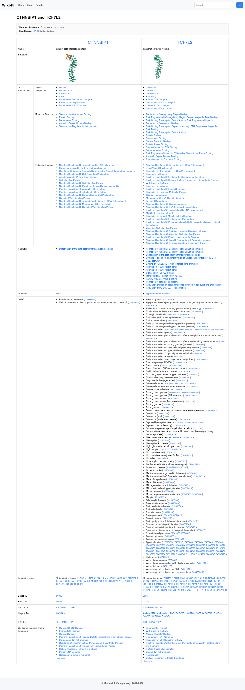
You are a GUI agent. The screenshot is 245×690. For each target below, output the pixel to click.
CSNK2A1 (210, 577)
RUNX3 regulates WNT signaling (161, 278)
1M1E (65, 622)
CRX (202, 577)
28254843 (190, 551)
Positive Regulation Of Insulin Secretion (165, 188)
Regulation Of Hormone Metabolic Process (166, 191)
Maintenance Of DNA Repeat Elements (165, 197)
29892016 (168, 512)
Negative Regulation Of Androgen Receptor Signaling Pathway (176, 230)
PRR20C (209, 586)
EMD (105, 577)
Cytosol (62, 96)
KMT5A (159, 583)
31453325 (219, 329)
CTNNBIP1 (98, 42)
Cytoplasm (64, 93)
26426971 (179, 329)
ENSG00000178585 (65, 607)
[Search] (239, 5)
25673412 (170, 452)
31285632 (176, 506)
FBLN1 (208, 580)
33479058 (183, 371)
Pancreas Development (157, 185)
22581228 (183, 392)
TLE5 (195, 589)
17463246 (188, 542)
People (39, 4)
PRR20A (191, 586)
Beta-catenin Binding (69, 120)
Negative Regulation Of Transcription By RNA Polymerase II (88, 165)
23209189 (170, 548)
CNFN (196, 577)
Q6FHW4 (156, 616)
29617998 (171, 467)
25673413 (169, 329)
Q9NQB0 (166, 616)
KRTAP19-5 (169, 583)
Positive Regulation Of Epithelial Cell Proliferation (170, 218)
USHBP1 (78, 583)
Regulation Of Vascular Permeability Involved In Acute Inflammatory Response (97, 170)
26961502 (170, 551)
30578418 (177, 515)
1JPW (152, 622)
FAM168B (200, 580)
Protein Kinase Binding (157, 144)
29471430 (179, 383)
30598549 (187, 437)
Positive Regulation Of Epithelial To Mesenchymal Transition (175, 176)
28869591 (177, 437)
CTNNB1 (98, 577)
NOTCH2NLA (114, 580)
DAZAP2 (183, 580)
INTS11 (222, 580)
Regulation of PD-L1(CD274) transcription (166, 287)
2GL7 (158, 622)
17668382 (150, 545)
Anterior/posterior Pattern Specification (77, 176)
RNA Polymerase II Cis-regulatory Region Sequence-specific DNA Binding (182, 117)
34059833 (168, 404)
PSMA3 (163, 589)
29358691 (210, 551)
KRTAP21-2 (193, 583)
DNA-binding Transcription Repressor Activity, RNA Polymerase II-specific (182, 126)
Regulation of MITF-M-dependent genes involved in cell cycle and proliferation (183, 284)
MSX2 (174, 586)
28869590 (200, 551)
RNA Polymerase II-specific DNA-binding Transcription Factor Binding (179, 153)
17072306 (58, 27)
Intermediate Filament (69, 630)
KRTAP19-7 (181, 583)
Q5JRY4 (218, 613)
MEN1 (168, 586)
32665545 (180, 362)
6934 (145, 595)
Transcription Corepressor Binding (162, 123)
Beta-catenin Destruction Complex (75, 99)
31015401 (191, 473)
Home (21, 4)
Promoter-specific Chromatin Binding (163, 159)
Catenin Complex (67, 633)
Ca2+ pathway (153, 260)
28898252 (189, 422)
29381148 (209, 329)
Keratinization (152, 654)
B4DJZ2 (174, 613)
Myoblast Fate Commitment (159, 212)
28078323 (181, 380)
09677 (59, 601)
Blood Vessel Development (159, 168)
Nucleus (63, 87)
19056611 (170, 545)
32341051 (193, 374)
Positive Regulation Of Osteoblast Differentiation (82, 191)
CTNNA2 (89, 577)
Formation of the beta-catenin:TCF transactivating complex (174, 248)
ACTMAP (168, 577)
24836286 (169, 383)
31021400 (178, 425)
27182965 (159, 497)
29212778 (175, 389)
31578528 (164, 557)
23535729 (166, 365)
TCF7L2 (185, 42)
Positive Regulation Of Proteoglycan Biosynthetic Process (87, 645)
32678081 (150, 305)
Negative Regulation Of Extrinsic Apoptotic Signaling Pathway (176, 242)
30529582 (189, 383)
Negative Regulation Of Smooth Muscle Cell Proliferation (86, 194)
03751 (146, 601)
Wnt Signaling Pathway (70, 179)
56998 (59, 595)
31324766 (200, 554)
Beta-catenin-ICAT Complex (72, 105)
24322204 (197, 311)
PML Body (151, 96)
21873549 (168, 509)
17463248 (198, 542)
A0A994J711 (163, 613)
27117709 (176, 365)
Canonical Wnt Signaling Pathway (75, 197)
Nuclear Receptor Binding (158, 141)
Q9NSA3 (60, 613)
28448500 (189, 329)
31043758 (173, 500)
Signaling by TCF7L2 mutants (160, 272)
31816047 (164, 449)
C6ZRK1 (191, 613)
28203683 (134, 302)
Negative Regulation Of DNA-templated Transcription (171, 206)
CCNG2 (189, 577)
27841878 (167, 515)
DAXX (175, 580)
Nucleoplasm (65, 90)
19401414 (180, 545)
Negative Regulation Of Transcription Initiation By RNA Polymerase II (92, 200)
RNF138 (180, 589)
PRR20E (147, 589)
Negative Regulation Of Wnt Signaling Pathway (81, 182)
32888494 (90, 299)
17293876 (168, 542)
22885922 (160, 548)
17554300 (218, 542)
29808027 (200, 530)
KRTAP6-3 (148, 586)
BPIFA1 (181, 577)
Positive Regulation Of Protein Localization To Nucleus (172, 236)
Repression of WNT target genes (162, 266)
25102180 (220, 548)
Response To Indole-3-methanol (74, 654)
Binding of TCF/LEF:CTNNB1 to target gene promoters (172, 263)
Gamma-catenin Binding (157, 150)
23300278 (180, 548)
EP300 (191, 580)
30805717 (207, 308)
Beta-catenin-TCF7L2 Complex (160, 102)
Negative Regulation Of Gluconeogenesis (166, 203)
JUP (125, 577)
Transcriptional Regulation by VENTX (164, 275)
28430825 (198, 572)
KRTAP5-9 (85, 580)
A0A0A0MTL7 (149, 613)
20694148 (172, 479)
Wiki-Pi (8, 5)
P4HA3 (124, 580)
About (30, 4)
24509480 (210, 548)
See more (61, 658)
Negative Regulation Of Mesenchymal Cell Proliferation (85, 203)
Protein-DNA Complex (156, 99)
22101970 (220, 545)
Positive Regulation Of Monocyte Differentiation (82, 188)
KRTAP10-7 (74, 580)
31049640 (180, 554)
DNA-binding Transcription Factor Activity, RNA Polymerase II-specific (180, 120)
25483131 (150, 551)
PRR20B (200, 586)
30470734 (185, 524)
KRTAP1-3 (133, 577)
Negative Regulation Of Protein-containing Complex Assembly (89, 185)
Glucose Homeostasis (156, 194)
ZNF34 (223, 589)
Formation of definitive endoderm (162, 281)
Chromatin (151, 87)
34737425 (183, 485)
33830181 (174, 449)
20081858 (173, 392)
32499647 (210, 554)
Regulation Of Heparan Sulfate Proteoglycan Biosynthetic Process (91, 642)
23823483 (169, 482)
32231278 (167, 518)
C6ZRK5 (209, 613)
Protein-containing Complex (72, 102)
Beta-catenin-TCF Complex (159, 108)
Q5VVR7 (147, 616)
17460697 (178, 542)
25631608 (193, 392)
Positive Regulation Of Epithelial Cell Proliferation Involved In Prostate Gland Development (183, 644)
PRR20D (218, 586)
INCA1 (119, 577)
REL (130, 580)
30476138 (163, 413)
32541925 (192, 521)
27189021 (180, 551)
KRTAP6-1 (205, 583)
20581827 (200, 545)
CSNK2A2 (221, 577)
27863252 (197, 428)
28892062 (199, 329)
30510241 (191, 386)
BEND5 (80, 577)
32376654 (167, 299)
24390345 (200, 548)
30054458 (220, 551)
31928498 (182, 314)
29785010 (181, 467)
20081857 (179, 539)
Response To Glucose (156, 173)
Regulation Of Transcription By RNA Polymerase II (170, 170)
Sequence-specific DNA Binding (161, 147)
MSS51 (94, 580)
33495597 (181, 461)
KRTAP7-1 (159, 586)
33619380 (201, 323)
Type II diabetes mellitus (158, 293)
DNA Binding (152, 129)
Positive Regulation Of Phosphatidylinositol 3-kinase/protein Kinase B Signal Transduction (183, 223)
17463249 (208, 542)
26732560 (168, 470)
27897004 (185, 377)
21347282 (210, 545)
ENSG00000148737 (152, 607)
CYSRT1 (168, 580)
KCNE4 (151, 583)
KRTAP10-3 (62, 580)
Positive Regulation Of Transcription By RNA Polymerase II (174, 209)
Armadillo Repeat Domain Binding (75, 123)
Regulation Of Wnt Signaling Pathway (164, 639)
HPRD (36, 30)
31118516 (190, 554)
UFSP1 (216, 589)
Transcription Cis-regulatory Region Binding (167, 114)
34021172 (187, 455)
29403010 (175, 443)
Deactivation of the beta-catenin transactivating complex (86, 248)
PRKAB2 (182, 586)
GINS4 (112, 577)
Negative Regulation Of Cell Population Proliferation (84, 173)
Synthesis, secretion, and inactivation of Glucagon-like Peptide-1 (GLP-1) (181, 257)
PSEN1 (155, 589)
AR (175, 577)
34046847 (210, 410)
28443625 (189, 317)
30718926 (170, 554)
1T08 (70, 622)
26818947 (160, 551)
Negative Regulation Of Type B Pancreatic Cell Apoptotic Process (178, 239)
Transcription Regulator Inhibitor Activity (78, 126)
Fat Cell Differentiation (156, 200)
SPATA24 (60, 583)
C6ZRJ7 (182, 613)
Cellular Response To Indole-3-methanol (78, 648)
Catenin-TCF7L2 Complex (158, 105)
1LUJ (58, 622)
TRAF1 (202, 589)
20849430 (179, 422)
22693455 (150, 548)
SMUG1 (189, 589)
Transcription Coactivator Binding (75, 114)
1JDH (145, 622)
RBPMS (172, 589)
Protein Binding (66, 117)
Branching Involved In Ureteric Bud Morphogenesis (83, 168)
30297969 (150, 554)
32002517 (193, 464)
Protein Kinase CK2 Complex (160, 648)
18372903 (160, 545)
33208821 (169, 434)
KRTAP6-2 (215, 583)
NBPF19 (103, 580)
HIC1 (215, 580)
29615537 (172, 314)
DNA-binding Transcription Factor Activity (166, 132)
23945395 (190, 548)
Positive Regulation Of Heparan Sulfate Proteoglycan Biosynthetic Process (182, 179)
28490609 (174, 503)
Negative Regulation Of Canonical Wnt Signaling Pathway (87, 206)
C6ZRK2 (200, 613)
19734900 (190, 545)
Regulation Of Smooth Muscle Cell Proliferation (169, 215)
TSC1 (209, 589)
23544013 (193, 368)
